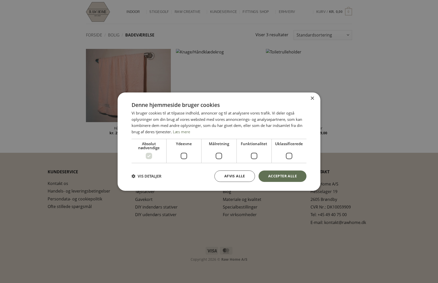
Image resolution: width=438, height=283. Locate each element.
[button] (146, 176)
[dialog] (219, 141)
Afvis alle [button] (234, 176)
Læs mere (181, 131)
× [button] (312, 98)
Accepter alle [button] (282, 176)
